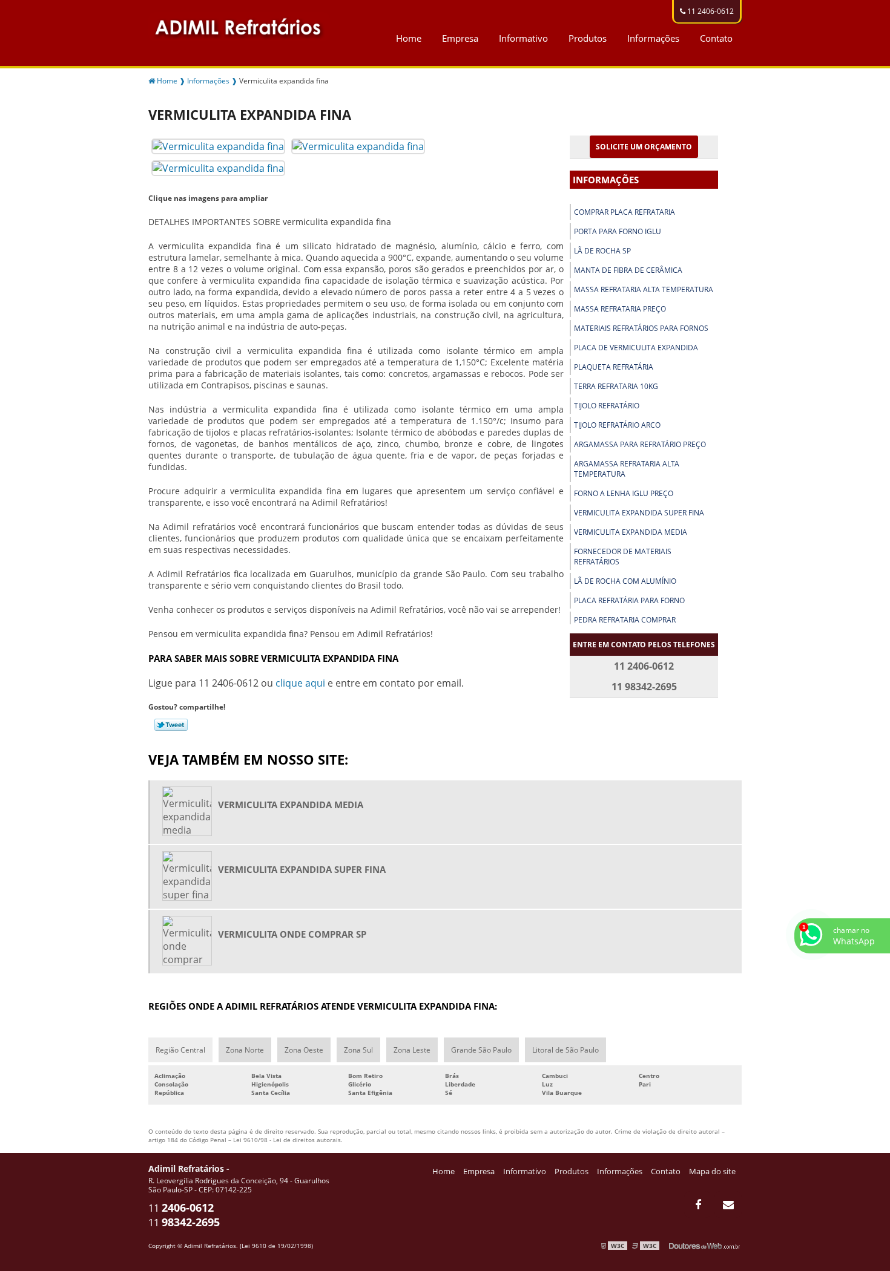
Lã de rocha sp (602, 251)
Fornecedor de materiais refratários (622, 556)
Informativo (523, 38)
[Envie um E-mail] (728, 1204)
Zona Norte (245, 1050)
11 (181, 1208)
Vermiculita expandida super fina (639, 513)
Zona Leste (412, 1050)
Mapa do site (712, 1171)
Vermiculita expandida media (630, 532)
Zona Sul (358, 1050)
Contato (716, 38)
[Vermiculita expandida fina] (218, 145)
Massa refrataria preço (620, 309)
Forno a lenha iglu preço (623, 493)
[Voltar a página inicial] (239, 25)
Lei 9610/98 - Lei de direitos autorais (287, 1139)
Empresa (460, 38)
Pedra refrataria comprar (625, 620)
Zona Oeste (304, 1050)
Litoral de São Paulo (565, 1050)
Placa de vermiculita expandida (636, 347)
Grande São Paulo (481, 1050)
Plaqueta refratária (613, 367)
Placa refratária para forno (629, 600)
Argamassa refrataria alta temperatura (626, 469)
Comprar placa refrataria (624, 212)
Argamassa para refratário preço (640, 444)
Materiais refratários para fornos (641, 328)
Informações (653, 38)
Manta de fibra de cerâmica (628, 270)
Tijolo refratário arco (617, 425)
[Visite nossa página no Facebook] (697, 1204)
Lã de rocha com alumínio (625, 581)
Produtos (588, 38)
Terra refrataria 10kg (616, 386)
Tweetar (171, 725)
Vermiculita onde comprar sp (292, 934)
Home (408, 38)
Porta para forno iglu (617, 231)
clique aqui (300, 683)
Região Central (180, 1050)
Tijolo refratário (606, 405)
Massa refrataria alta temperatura (643, 289)
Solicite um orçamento (644, 147)
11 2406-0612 (709, 11)
